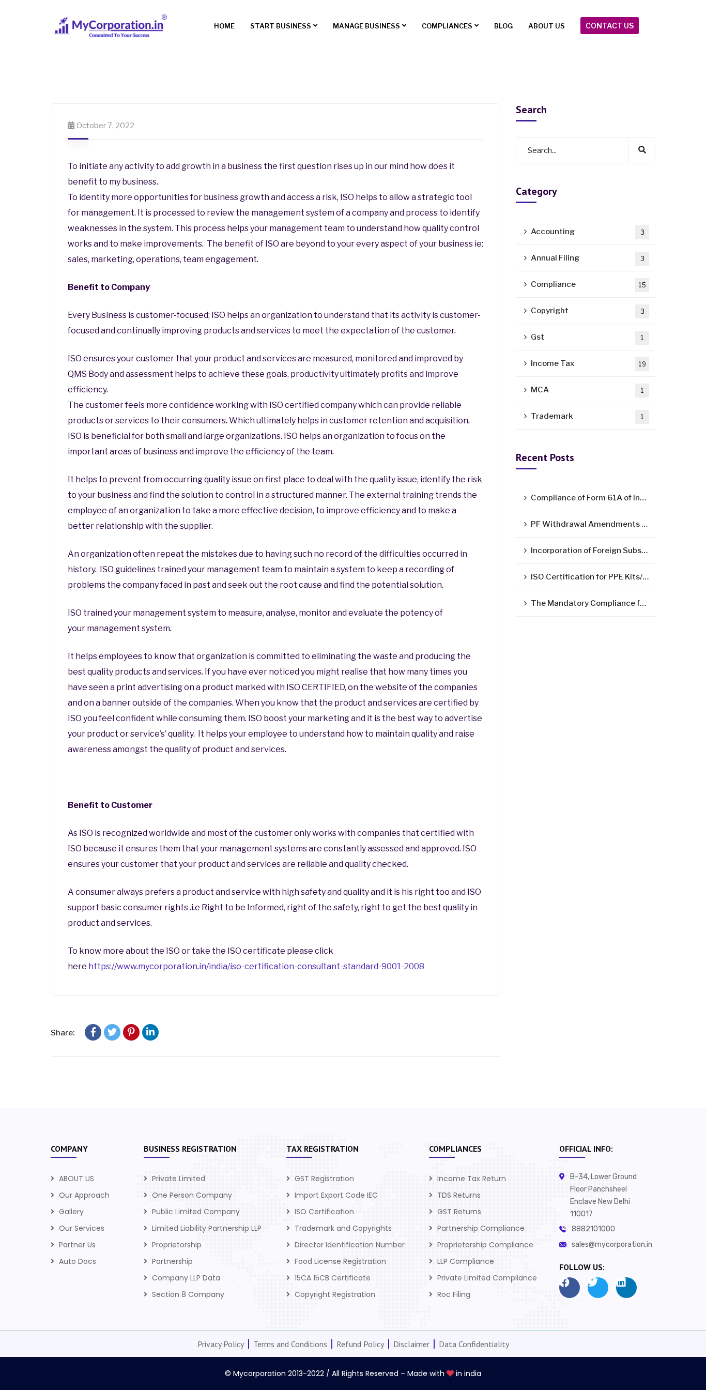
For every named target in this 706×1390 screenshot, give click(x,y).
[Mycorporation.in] (109, 26)
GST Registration (324, 1178)
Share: (62, 1032)
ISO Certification (324, 1211)
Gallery (71, 1211)
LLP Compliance (465, 1261)
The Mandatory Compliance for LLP (593, 603)
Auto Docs (77, 1261)
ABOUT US (76, 1178)
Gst (587, 337)
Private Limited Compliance (487, 1278)
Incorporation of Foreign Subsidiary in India (593, 550)
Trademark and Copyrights (343, 1228)
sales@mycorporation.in (612, 1244)
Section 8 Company (188, 1294)
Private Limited (178, 1178)
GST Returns (459, 1211)
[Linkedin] (626, 1287)
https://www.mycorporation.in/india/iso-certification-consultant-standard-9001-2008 (256, 966)
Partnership (172, 1261)
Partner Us (77, 1245)
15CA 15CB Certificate (333, 1278)
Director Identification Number (350, 1245)
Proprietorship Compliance (485, 1245)
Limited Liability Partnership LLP (207, 1228)
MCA (587, 389)
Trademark (587, 416)
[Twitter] (112, 1032)
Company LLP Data (186, 1278)
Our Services (81, 1228)
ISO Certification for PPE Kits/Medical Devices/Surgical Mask (593, 577)
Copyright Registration (335, 1294)
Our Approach (84, 1195)
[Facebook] (93, 1032)
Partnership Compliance (481, 1228)
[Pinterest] (131, 1032)
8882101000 (593, 1229)
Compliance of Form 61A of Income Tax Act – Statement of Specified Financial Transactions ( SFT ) (593, 497)
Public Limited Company (196, 1211)
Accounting (587, 231)
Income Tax (588, 363)
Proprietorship (177, 1245)
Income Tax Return (471, 1178)
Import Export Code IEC (336, 1195)
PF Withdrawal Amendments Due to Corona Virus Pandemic (593, 524)
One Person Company (192, 1195)
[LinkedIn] (150, 1032)
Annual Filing (587, 258)
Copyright (587, 310)
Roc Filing (453, 1294)
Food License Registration (340, 1261)
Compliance (588, 284)
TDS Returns (459, 1195)
